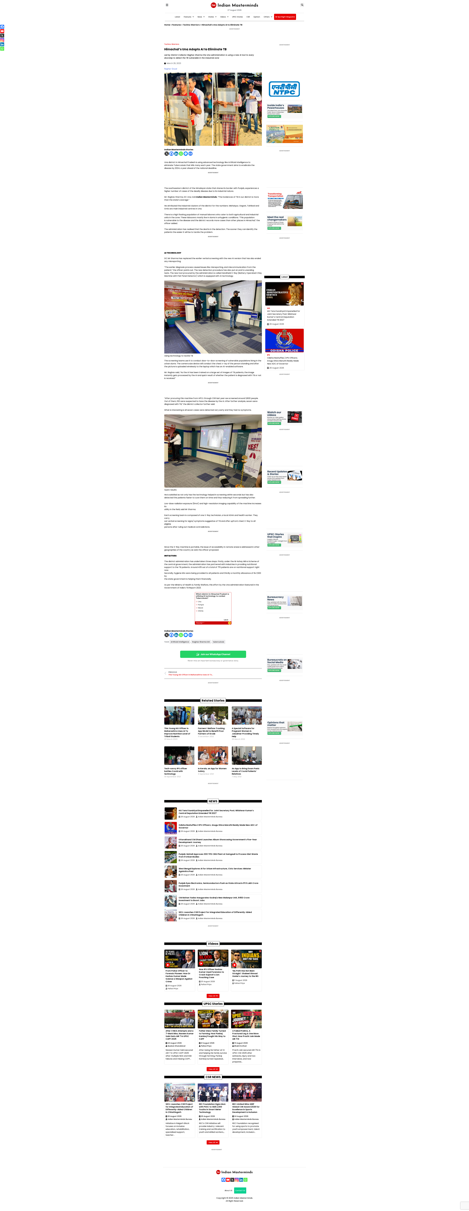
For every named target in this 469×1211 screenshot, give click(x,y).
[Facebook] (171, 153)
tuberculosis (218, 642)
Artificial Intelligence (180, 642)
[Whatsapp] (181, 153)
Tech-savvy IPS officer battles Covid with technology (175, 771)
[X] (167, 153)
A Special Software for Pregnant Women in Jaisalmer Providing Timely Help (245, 732)
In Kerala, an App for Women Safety (212, 770)
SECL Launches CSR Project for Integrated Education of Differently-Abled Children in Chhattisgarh (179, 1108)
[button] (167, 5)
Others (267, 17)
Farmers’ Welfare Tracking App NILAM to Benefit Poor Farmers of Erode (211, 731)
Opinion (256, 17)
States (211, 17)
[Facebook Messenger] (186, 153)
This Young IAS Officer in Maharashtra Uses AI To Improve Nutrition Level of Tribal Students (177, 732)
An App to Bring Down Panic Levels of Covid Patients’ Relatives (245, 771)
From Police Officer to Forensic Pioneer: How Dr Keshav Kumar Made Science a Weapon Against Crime (179, 976)
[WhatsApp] (245, 1180)
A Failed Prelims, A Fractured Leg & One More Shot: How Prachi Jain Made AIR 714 (246, 1034)
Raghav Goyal (170, 69)
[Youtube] (228, 1180)
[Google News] (190, 153)
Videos (223, 17)
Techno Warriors (191, 24)
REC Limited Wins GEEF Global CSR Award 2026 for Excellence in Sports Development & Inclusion (246, 1108)
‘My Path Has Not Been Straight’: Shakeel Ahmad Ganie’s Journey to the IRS (245, 973)
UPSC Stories (237, 17)
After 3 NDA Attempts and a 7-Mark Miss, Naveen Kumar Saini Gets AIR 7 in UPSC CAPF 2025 (180, 1034)
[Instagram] (237, 1180)
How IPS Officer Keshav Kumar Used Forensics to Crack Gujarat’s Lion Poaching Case (211, 973)
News (200, 17)
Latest (177, 17)
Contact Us (240, 1190)
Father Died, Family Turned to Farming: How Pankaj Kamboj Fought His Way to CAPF (212, 1034)
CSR (248, 17)
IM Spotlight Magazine (285, 17)
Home (167, 24)
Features (187, 17)
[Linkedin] (176, 153)
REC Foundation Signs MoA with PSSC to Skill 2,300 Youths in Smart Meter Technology (212, 1108)
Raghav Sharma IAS (201, 642)
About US (228, 1190)
